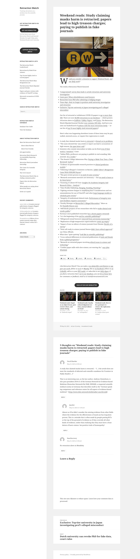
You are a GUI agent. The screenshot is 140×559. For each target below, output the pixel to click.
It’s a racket (71, 157)
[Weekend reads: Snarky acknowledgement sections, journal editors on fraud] (86, 296)
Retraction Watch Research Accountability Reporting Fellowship (28, 157)
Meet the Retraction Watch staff (30, 142)
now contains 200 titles (92, 123)
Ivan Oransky (76, 326)
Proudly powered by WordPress (80, 555)
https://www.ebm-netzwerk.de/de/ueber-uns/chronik (88, 392)
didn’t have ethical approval (101, 229)
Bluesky (86, 269)
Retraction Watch (29, 7)
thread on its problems (104, 141)
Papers (89, 120)
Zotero (98, 120)
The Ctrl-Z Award (25, 173)
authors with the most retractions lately (92, 126)
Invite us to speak (25, 191)
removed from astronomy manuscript (96, 219)
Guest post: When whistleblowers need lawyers (77, 97)
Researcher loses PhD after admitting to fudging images (80, 100)
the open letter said (77, 146)
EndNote (77, 120)
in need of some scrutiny (90, 175)
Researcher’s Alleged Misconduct (88, 203)
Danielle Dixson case (70, 206)
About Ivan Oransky (27, 149)
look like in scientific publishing (91, 234)
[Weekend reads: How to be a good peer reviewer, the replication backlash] (103, 296)
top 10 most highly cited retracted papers (82, 128)
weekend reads (87, 326)
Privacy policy (64, 555)
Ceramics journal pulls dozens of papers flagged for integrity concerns (29, 206)
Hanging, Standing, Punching (89, 188)
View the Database (25, 130)
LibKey (83, 120)
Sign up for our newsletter (87, 285)
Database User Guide (26, 126)
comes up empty (103, 221)
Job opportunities (25, 152)
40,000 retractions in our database (87, 118)
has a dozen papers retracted (98, 214)
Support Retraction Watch (30, 51)
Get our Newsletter (29, 30)
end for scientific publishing (89, 216)
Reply (63, 397)
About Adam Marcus (27, 145)
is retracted (89, 141)
